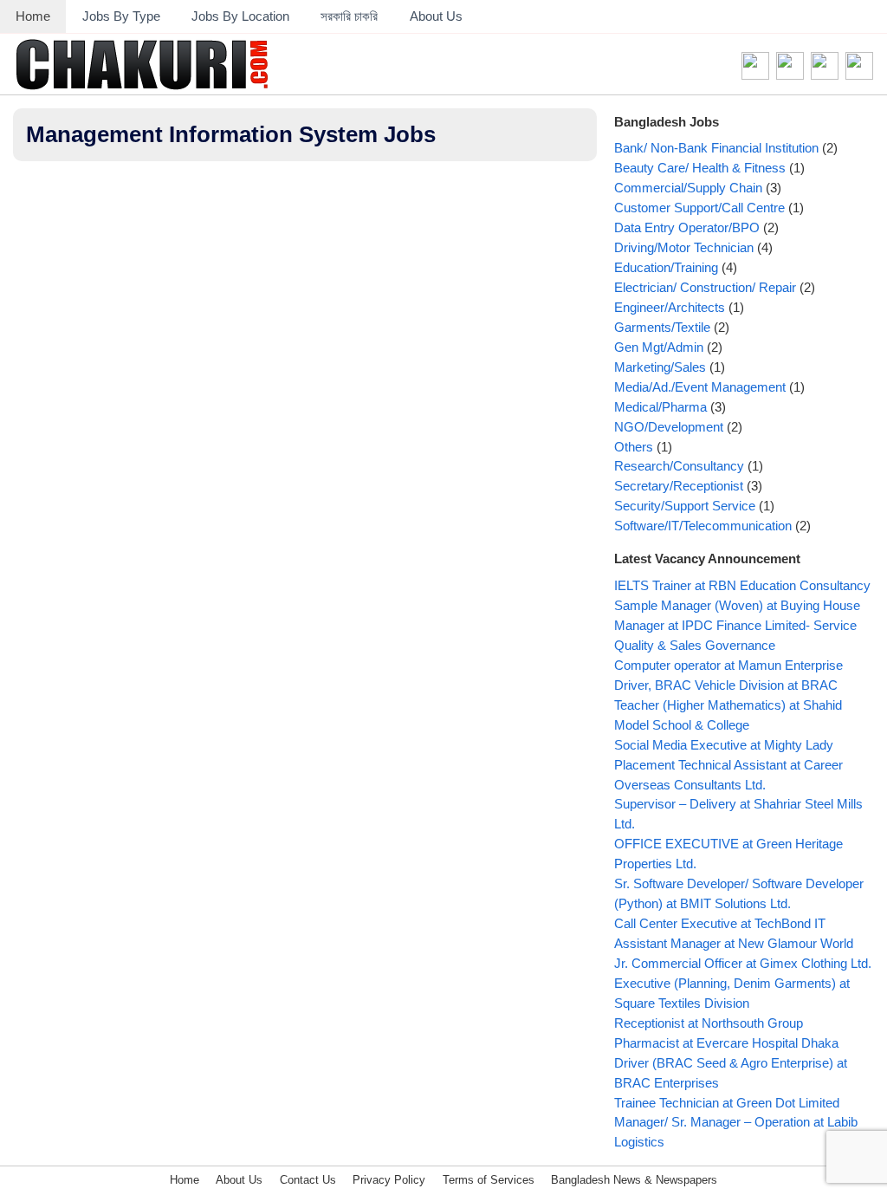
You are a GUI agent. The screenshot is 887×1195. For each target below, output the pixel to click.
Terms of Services (488, 1179)
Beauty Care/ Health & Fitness (700, 167)
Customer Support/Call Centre (699, 207)
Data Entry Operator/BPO (687, 227)
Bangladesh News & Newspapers (634, 1179)
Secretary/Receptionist (678, 485)
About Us (436, 16)
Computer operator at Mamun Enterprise (728, 665)
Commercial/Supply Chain (688, 187)
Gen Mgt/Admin (658, 347)
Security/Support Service (684, 505)
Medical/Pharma (660, 406)
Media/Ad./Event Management (700, 387)
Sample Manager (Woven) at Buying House (737, 605)
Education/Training (666, 267)
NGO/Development (668, 426)
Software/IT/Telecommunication (703, 525)
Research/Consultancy (679, 465)
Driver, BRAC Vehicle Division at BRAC (726, 685)
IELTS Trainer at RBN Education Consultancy (742, 585)
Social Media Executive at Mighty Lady (723, 744)
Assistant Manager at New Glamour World (733, 943)
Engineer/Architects (669, 307)
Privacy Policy (389, 1179)
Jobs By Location (240, 16)
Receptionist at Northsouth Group (708, 1023)
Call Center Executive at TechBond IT (719, 923)
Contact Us (308, 1179)
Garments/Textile (662, 327)
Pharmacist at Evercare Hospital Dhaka (726, 1043)
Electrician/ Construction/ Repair (705, 287)
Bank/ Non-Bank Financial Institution (716, 147)
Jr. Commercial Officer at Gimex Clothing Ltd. (742, 963)
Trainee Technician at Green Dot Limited (726, 1102)
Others (633, 446)
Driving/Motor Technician (684, 247)
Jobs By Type (121, 16)
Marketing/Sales (660, 367)
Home (33, 16)
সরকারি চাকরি (349, 16)
